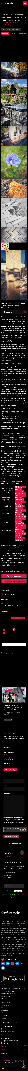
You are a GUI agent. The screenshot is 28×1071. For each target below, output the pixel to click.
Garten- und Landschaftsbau (12, 435)
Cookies (4, 1015)
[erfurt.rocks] (7, 3)
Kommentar (7, 794)
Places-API (23, 571)
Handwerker (5, 14)
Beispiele (5, 1010)
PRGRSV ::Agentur (6, 1026)
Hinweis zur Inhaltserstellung (10, 917)
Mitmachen (5, 999)
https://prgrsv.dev (8, 1043)
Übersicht (5, 33)
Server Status (6, 1002)
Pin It (23, 894)
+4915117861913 (7, 1038)
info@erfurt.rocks (10, 872)
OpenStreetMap (16, 643)
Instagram (8, 877)
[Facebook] (3, 963)
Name (6, 778)
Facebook (8, 875)
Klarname (5, 1008)
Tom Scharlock (9, 854)
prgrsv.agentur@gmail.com (11, 1041)
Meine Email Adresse (8, 993)
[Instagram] (12, 963)
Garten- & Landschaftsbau (17, 14)
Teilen (10, 891)
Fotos (4, 1018)
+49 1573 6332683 (15, 576)
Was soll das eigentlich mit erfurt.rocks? (14, 988)
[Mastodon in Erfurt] (17, 963)
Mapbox (9, 643)
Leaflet (4, 643)
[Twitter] (8, 963)
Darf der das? (6, 996)
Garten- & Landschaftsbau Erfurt (13, 546)
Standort (13, 33)
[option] (14, 704)
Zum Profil (7, 856)
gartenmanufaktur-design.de (15, 581)
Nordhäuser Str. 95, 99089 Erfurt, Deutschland (11, 23)
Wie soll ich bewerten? (9, 991)
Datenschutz (11, 819)
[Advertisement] (14, 49)
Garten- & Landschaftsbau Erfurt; (20, 506)
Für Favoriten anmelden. (15, 886)
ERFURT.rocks (5, 937)
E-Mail (6, 786)
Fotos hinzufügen (11, 770)
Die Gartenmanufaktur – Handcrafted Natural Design (20, 490)
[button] (4, 630)
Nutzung (4, 1013)
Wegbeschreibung (19, 618)
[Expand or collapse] (25, 312)
